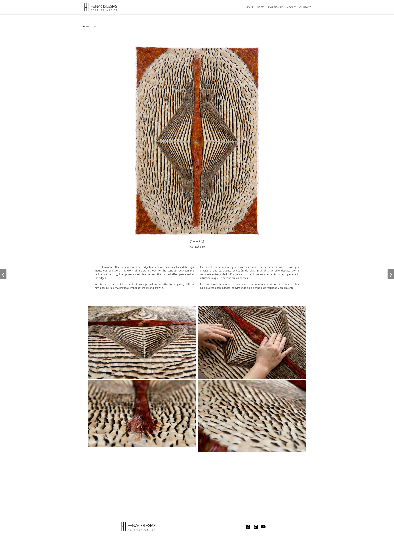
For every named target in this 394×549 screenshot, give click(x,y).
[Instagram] (255, 527)
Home (249, 7)
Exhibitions (275, 7)
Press (260, 7)
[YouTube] (263, 527)
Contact (305, 7)
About (291, 7)
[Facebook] (248, 527)
